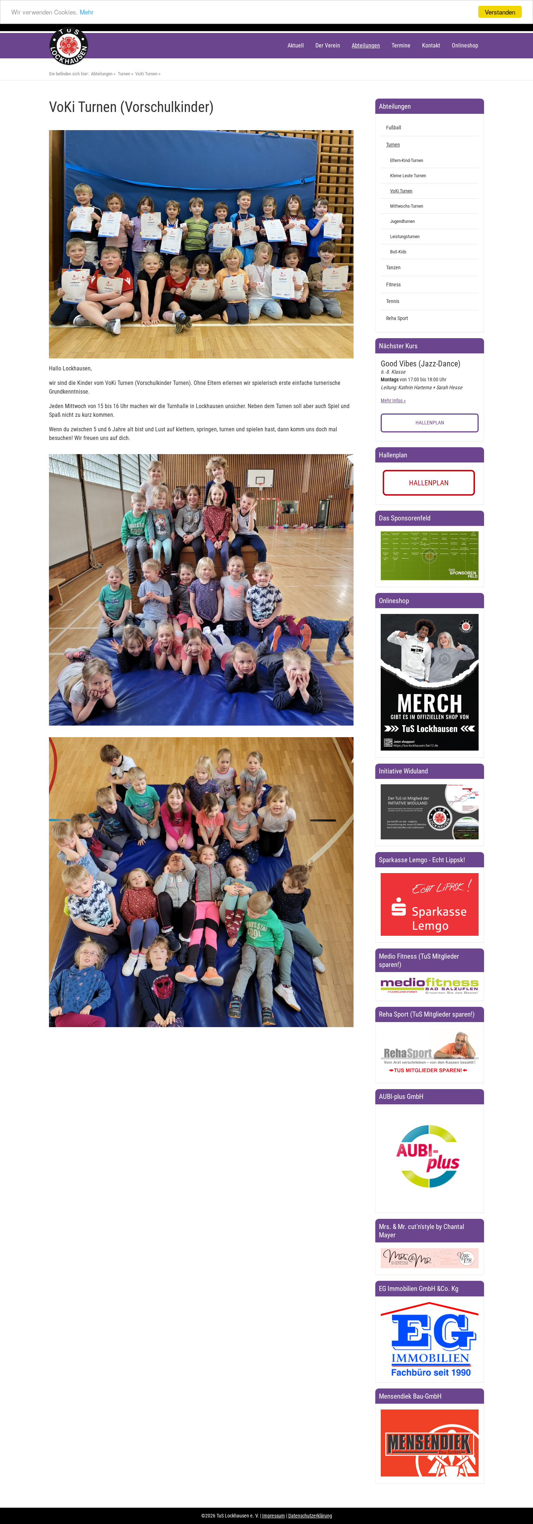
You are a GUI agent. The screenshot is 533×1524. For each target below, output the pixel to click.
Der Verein (327, 45)
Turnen (124, 73)
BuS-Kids (398, 251)
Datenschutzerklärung (310, 1516)
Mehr (87, 12)
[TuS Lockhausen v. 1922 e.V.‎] (69, 63)
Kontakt (431, 45)
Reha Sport (397, 318)
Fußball (393, 128)
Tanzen (393, 268)
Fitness (393, 285)
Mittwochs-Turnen (406, 206)
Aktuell (296, 45)
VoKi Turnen (146, 73)
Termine (401, 45)
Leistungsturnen (405, 236)
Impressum (273, 1516)
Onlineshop (465, 45)
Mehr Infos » (393, 401)
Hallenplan (430, 423)
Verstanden (500, 11)
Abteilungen (366, 45)
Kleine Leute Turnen (408, 175)
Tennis (392, 301)
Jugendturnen (402, 221)
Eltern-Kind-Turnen (406, 160)
